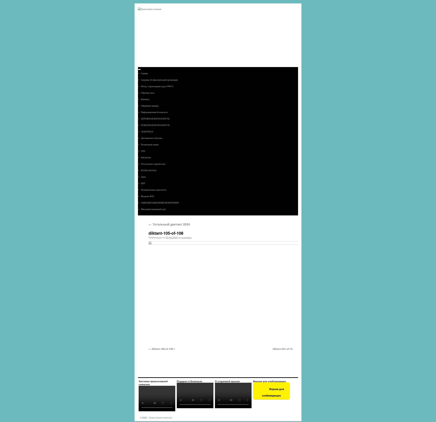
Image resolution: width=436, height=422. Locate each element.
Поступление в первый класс (153, 164)
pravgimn (187, 237)
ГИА (143, 151)
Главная (144, 73)
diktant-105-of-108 (166, 233)
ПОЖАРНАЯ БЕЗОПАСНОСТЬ (155, 125)
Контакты (145, 99)
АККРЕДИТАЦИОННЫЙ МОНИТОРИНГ (160, 202)
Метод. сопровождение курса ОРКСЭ (157, 86)
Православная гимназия (160, 417)
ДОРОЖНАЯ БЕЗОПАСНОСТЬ (155, 118)
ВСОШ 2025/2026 (149, 170)
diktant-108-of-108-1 (163, 349)
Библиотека (146, 157)
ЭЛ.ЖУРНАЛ (147, 131)
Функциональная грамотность (153, 189)
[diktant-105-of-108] (221, 292)
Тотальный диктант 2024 (169, 224)
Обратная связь (147, 92)
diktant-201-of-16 (283, 349)
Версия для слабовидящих (273, 392)
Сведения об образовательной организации (159, 79)
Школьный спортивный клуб (153, 209)
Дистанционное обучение (151, 138)
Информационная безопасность (154, 112)
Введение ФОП (147, 196)
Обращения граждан (149, 105)
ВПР (143, 183)
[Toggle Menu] (139, 69)
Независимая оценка (150, 144)
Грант (143, 176)
